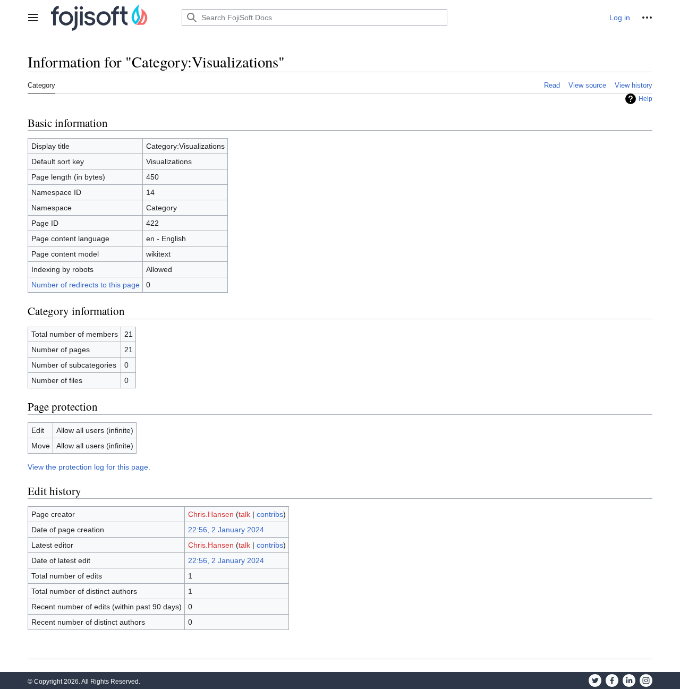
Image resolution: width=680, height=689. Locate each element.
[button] (32, 17)
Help (645, 99)
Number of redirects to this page (85, 284)
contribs (270, 514)
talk (244, 514)
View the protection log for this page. (89, 467)
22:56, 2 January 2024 (226, 529)
